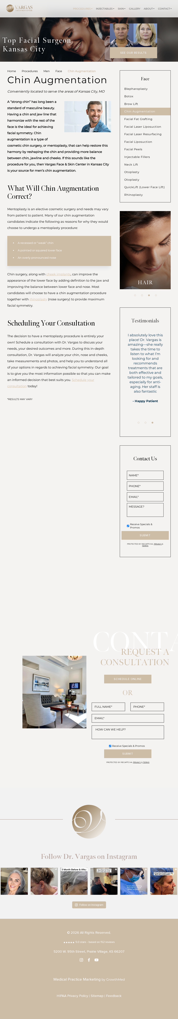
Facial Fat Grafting (138, 119)
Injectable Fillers (137, 157)
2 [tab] (142, 295)
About (148, 8)
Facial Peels (133, 149)
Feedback (114, 996)
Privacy (158, 544)
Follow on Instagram (91, 904)
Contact (164, 8)
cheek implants (58, 274)
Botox (129, 96)
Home (11, 71)
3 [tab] (149, 295)
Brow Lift (131, 104)
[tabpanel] (145, 250)
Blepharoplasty (136, 89)
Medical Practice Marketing (77, 979)
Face (58, 71)
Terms (145, 546)
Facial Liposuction (138, 141)
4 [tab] (156, 295)
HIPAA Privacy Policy (72, 996)
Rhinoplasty (133, 194)
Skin (121, 8)
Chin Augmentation (139, 111)
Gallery (134, 8)
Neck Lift (131, 164)
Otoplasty (131, 172)
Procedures (82, 8)
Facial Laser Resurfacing (143, 134)
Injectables (104, 8)
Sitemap (97, 996)
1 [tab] (135, 295)
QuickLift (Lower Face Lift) (144, 187)
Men (46, 71)
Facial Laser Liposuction (142, 126)
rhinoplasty (38, 299)
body (145, 283)
